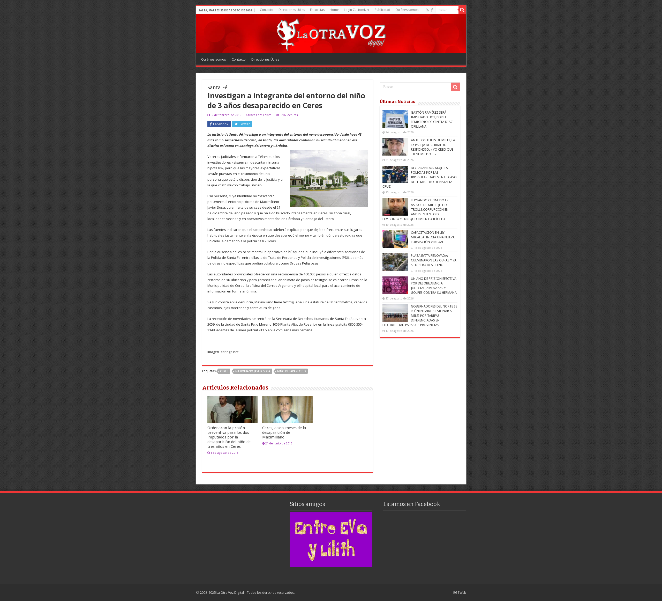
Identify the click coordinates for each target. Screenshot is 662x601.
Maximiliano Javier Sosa (252, 371)
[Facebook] (431, 10)
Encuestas (317, 10)
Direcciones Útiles (292, 10)
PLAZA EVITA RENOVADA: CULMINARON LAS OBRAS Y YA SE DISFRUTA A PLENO (433, 260)
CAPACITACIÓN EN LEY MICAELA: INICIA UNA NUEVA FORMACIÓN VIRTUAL (433, 237)
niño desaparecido (291, 371)
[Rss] (427, 10)
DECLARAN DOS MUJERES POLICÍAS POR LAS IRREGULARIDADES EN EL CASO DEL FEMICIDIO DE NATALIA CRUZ (419, 177)
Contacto (266, 10)
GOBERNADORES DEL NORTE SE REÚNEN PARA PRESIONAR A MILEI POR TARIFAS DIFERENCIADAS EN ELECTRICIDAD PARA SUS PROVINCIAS (419, 315)
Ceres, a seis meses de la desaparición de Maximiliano (284, 432)
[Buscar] (462, 10)
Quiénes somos (406, 10)
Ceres (224, 371)
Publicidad (382, 10)
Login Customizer (357, 10)
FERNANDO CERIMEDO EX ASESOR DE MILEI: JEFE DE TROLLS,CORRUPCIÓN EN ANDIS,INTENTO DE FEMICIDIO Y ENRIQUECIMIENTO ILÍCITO (415, 209)
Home (334, 10)
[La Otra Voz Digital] (331, 33)
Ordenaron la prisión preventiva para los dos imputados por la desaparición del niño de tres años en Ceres (229, 437)
